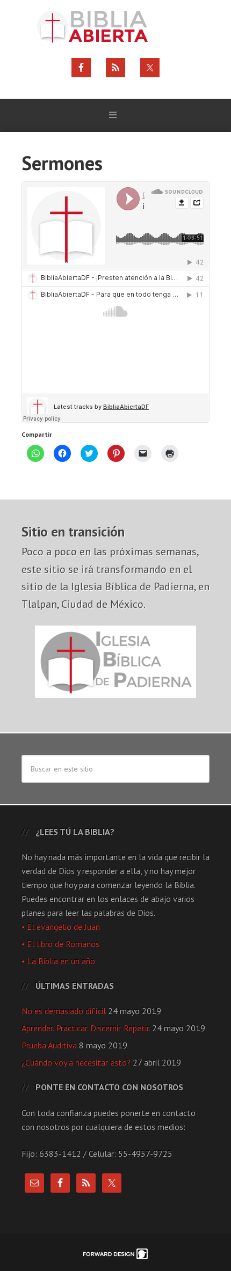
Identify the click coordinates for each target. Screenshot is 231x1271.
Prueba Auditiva (49, 1045)
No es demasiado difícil (63, 1010)
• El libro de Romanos (60, 943)
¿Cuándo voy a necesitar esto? (76, 1062)
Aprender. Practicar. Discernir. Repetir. (85, 1028)
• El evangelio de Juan (60, 926)
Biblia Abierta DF (115, 27)
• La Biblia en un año (58, 961)
